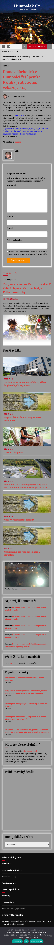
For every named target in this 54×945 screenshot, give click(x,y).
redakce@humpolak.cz (30, 751)
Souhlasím (17, 941)
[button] (24, 46)
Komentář (12, 185)
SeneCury (19, 115)
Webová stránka (14, 240)
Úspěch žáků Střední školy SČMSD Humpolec (22, 419)
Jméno (10, 216)
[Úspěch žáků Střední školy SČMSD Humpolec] (27, 401)
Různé (6, 66)
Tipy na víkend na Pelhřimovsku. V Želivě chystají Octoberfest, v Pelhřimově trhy (27, 288)
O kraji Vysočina (10, 280)
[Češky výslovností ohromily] (27, 503)
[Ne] (51, 936)
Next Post (8, 273)
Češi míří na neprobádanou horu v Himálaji (22, 553)
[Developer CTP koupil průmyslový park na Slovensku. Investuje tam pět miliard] (27, 468)
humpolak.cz (27, 6)
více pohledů (25, 589)
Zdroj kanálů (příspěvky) (12, 870)
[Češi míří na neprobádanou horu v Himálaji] (27, 535)
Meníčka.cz (14, 663)
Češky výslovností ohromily (19, 520)
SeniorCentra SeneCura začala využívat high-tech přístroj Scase (25, 384)
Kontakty (6, 896)
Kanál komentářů (9, 877)
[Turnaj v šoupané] (27, 436)
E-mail (10, 228)
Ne (26, 941)
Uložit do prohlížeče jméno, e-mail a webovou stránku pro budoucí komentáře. (28, 253)
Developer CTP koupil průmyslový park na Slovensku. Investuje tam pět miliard (25, 486)
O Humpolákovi (8, 902)
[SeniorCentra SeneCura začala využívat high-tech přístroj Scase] (27, 366)
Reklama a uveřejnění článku (13, 909)
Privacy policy (36, 941)
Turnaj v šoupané (13, 452)
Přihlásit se (6, 864)
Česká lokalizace (9, 883)
